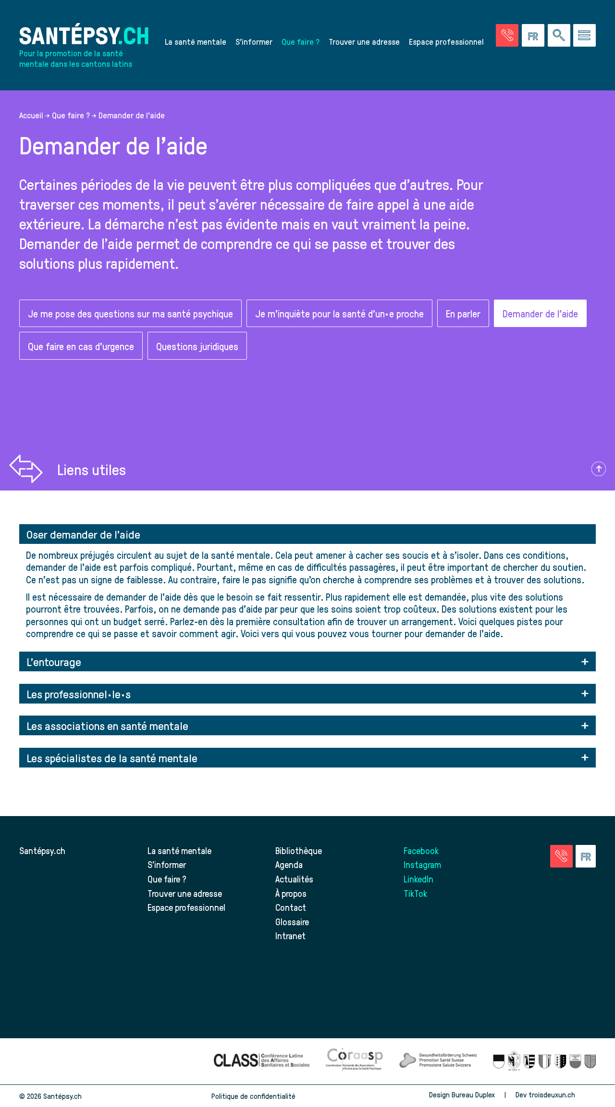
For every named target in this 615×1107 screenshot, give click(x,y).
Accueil (31, 115)
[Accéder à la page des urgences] (507, 35)
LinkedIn (418, 879)
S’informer (253, 41)
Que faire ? (301, 41)
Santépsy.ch (42, 850)
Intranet (290, 936)
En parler (463, 313)
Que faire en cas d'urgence (81, 346)
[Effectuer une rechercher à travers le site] (559, 35)
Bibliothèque (298, 850)
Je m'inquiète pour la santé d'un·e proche (339, 313)
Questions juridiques (197, 346)
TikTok (415, 893)
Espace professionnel (446, 41)
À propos (291, 893)
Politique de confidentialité (253, 1096)
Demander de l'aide (540, 313)
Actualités (294, 879)
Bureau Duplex (473, 1094)
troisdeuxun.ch (553, 1094)
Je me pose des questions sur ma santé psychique (130, 313)
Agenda (289, 864)
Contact (290, 907)
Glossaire (292, 922)
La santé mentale (195, 41)
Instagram (422, 864)
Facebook (421, 850)
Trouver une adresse (364, 41)
